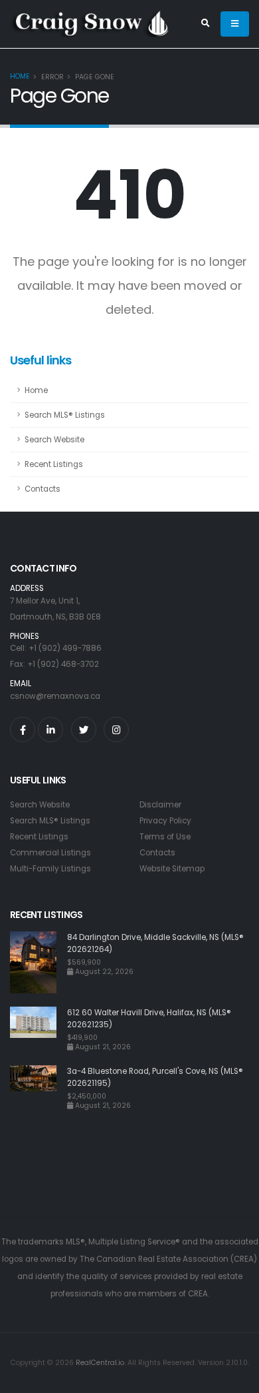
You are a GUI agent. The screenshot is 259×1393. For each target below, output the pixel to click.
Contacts (42, 489)
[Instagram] (116, 729)
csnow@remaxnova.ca (55, 696)
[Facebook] (22, 729)
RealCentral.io (100, 1363)
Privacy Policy (165, 820)
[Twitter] (83, 729)
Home (20, 76)
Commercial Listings (50, 852)
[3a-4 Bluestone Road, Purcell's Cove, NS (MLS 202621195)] (38, 1087)
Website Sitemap (172, 868)
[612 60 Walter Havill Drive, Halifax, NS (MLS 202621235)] (38, 1029)
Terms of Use (165, 836)
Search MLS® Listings (65, 415)
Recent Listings (54, 464)
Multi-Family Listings (50, 868)
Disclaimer (160, 804)
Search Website (54, 439)
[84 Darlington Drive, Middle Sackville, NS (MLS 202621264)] (38, 962)
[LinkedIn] (50, 729)
